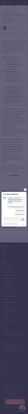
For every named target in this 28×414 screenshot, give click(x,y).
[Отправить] (22, 219)
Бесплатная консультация (16, 207)
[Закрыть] (25, 189)
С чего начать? (19, 214)
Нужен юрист (20, 210)
